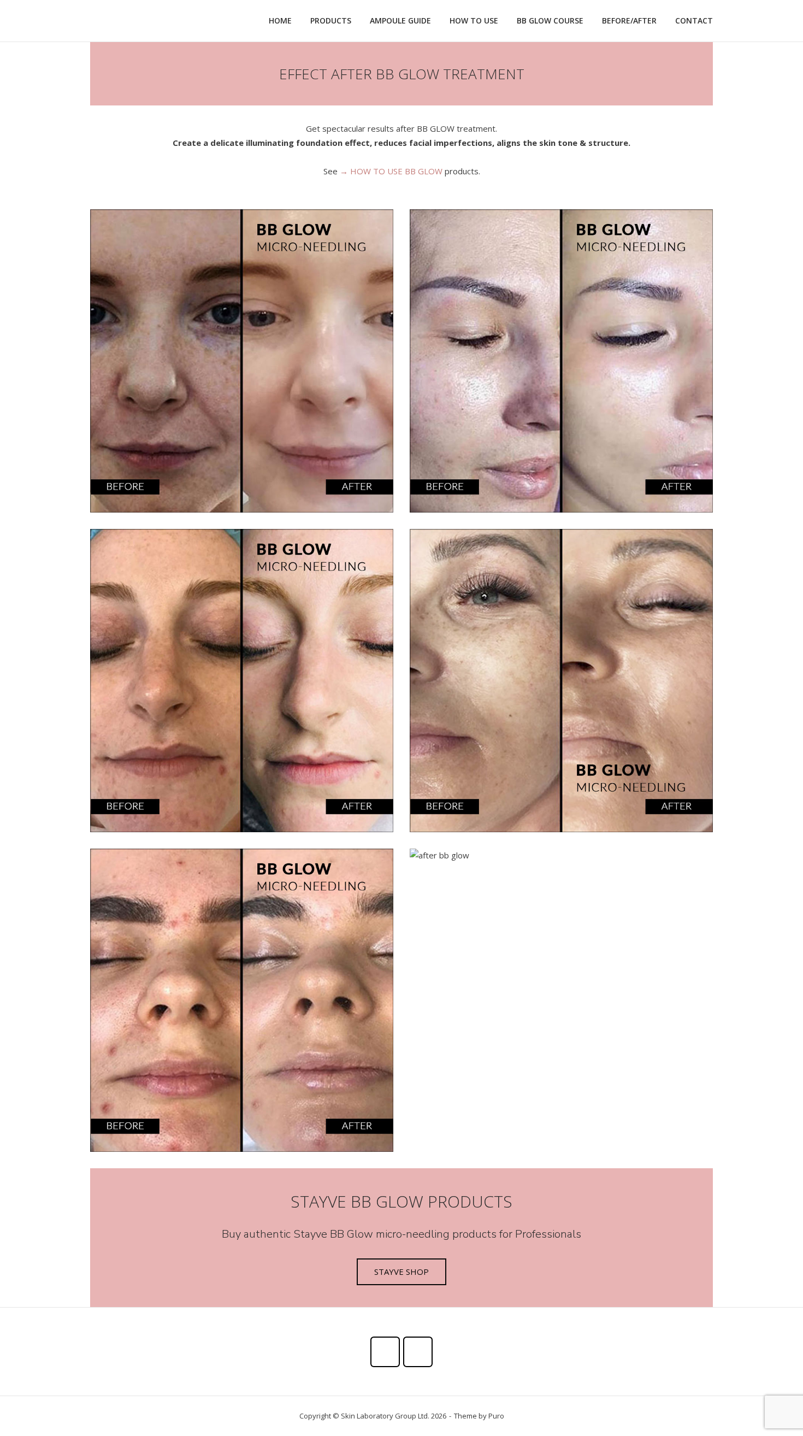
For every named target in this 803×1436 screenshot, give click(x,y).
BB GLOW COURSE (550, 20)
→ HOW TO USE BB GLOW (391, 171)
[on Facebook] (385, 1352)
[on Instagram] (418, 1352)
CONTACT (694, 20)
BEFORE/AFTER (629, 20)
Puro (496, 1416)
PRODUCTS (330, 20)
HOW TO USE (474, 20)
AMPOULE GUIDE (400, 20)
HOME (280, 20)
